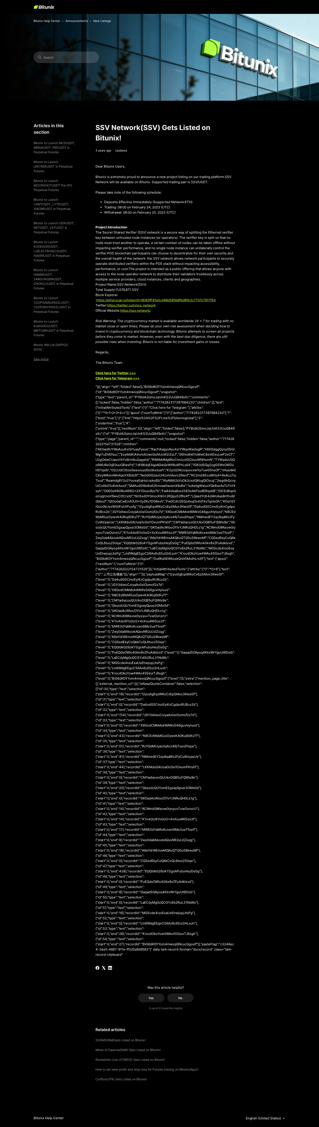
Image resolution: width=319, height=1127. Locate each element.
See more (41, 359)
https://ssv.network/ (135, 310)
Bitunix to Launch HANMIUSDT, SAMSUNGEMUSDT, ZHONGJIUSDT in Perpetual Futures (53, 279)
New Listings (102, 21)
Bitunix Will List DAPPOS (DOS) (51, 347)
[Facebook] (97, 968)
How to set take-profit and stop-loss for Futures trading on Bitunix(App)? (147, 1069)
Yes (151, 998)
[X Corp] (104, 968)
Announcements (77, 21)
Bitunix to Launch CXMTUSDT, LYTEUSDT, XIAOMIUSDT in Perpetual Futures (52, 206)
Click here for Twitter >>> (115, 373)
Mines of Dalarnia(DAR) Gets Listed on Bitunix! (128, 1050)
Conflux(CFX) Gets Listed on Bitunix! (121, 1079)
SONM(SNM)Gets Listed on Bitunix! (120, 1040)
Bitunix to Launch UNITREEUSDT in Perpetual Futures (53, 166)
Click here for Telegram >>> (117, 378)
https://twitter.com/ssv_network (131, 305)
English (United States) (264, 1118)
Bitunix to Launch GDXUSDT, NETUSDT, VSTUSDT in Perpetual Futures (54, 227)
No (180, 998)
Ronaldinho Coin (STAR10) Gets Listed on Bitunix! (130, 1059)
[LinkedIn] (110, 968)
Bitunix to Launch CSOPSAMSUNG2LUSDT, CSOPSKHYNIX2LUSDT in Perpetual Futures (52, 304)
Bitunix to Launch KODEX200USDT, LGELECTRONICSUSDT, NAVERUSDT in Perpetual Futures (51, 251)
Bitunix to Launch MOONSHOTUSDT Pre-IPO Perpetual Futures (53, 185)
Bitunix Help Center (47, 21)
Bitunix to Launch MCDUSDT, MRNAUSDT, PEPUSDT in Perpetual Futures (54, 147)
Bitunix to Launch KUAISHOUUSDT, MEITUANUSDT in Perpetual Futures (53, 328)
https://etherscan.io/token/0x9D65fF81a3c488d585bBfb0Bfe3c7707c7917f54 (156, 300)
